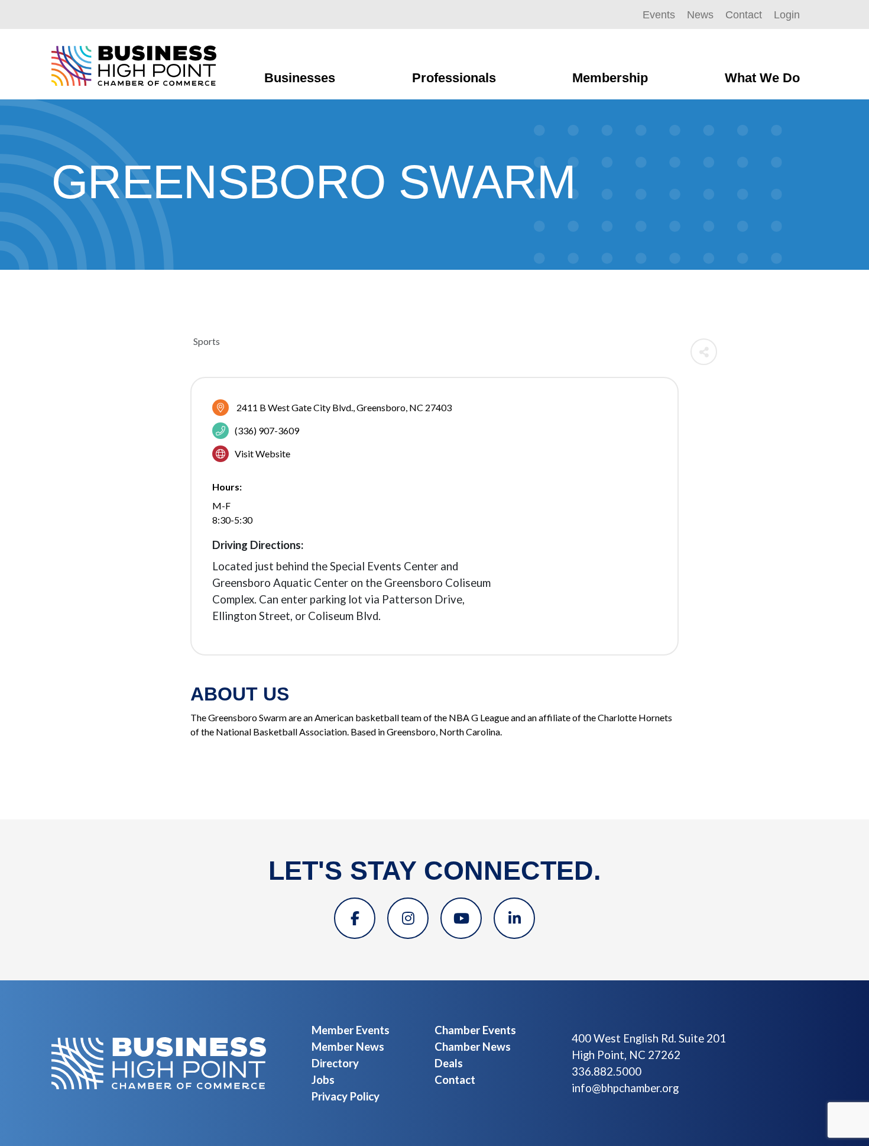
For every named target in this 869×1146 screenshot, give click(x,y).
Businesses (299, 77)
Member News (348, 1046)
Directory (335, 1063)
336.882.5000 (606, 1071)
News (700, 15)
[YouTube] (461, 918)
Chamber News (472, 1046)
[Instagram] (408, 918)
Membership (610, 77)
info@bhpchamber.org (625, 1088)
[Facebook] (354, 918)
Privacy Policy (346, 1096)
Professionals (454, 77)
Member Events (351, 1030)
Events (659, 15)
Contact (743, 15)
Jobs (323, 1079)
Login (787, 15)
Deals (448, 1063)
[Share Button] (703, 351)
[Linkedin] (514, 918)
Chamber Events (475, 1030)
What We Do (762, 77)
